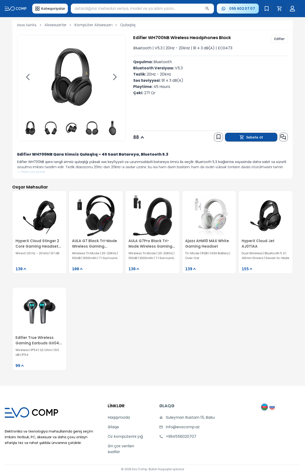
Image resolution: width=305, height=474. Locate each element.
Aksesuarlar (56, 25)
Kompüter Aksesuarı (93, 25)
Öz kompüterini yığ (125, 436)
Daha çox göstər (33, 172)
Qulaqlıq (127, 25)
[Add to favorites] (218, 137)
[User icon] (292, 9)
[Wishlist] (267, 9)
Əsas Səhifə (26, 25)
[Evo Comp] (15, 8)
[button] (279, 8)
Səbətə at (254, 137)
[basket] (279, 9)
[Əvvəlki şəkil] (28, 77)
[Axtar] (207, 8)
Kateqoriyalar (53, 8)
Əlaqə (113, 427)
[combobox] (142, 9)
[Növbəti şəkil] (115, 77)
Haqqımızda (119, 417)
